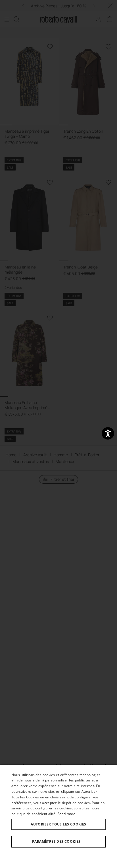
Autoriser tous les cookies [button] (58, 824)
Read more (66, 813)
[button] (58, 842)
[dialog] (58, 809)
